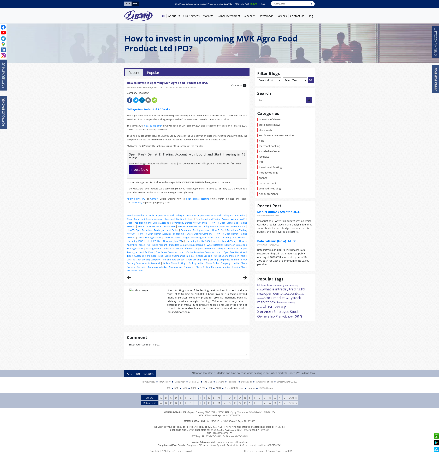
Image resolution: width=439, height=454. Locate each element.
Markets (208, 16)
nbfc (261, 140)
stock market (266, 130)
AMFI (218, 388)
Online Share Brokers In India (229, 255)
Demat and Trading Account (195, 230)
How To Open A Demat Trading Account (198, 226)
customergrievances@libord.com (232, 442)
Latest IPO (213, 237)
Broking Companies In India (224, 259)
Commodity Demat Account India (189, 222)
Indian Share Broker (173, 259)
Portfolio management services (276, 135)
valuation (287, 316)
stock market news (269, 124)
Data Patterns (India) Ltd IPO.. (277, 241)
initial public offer (153, 125)
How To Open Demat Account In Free (156, 226)
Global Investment (228, 16)
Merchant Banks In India (232, 226)
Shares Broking (204, 255)
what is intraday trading (281, 289)
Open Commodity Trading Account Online (217, 248)
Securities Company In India (152, 266)
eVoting (251, 388)
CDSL (193, 388)
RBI (210, 388)
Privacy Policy (148, 381)
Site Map (208, 381)
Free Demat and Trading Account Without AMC (220, 218)
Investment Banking (270, 167)
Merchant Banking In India (179, 218)
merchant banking (269, 146)
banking (288, 298)
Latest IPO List (153, 241)
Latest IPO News (172, 237)
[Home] (163, 16)
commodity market (283, 285)
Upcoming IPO (228, 237)
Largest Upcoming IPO (194, 237)
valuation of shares (270, 119)
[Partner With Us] (3, 75)
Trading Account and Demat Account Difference (170, 248)
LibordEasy (136, 202)
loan (297, 316)
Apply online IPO (136, 198)
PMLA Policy (164, 381)
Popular (153, 72)
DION (290, 451)
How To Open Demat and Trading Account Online (152, 230)
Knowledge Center (269, 151)
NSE (176, 388)
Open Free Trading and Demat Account (148, 222)
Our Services (191, 16)
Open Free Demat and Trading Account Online (221, 215)
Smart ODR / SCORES (287, 381)
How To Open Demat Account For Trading (161, 233)
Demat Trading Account (150, 237)
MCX (184, 388)
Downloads (266, 16)
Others (293, 397)
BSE (168, 388)
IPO (261, 162)
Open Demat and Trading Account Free (176, 215)
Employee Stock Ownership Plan (278, 314)
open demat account (197, 198)
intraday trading (268, 172)
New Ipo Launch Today (225, 241)
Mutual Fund (265, 285)
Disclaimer (180, 381)
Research (250, 16)
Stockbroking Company (181, 266)
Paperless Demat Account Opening (187, 244)
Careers (282, 16)
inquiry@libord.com (245, 445)
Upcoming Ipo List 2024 (198, 241)
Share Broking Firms (196, 259)
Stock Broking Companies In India (176, 255)
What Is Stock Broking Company (144, 259)
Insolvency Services (271, 308)
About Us (174, 16)
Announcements (268, 193)
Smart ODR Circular (234, 388)
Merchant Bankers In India (140, 215)
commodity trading (270, 188)
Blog (310, 16)
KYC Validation (266, 388)
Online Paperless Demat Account (203, 252)
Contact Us (297, 16)
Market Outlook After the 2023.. (279, 212)
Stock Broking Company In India (213, 266)
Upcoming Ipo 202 (172, 241)
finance (263, 178)
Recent (134, 72)
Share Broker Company (218, 263)
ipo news (264, 156)
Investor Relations (264, 381)
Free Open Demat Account (170, 252)
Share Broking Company (199, 233)
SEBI (202, 388)
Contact (154, 198)
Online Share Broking (174, 263)
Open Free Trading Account (153, 244)
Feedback (232, 381)
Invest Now (139, 169)
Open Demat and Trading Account (145, 218)
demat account (267, 183)
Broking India (196, 263)
